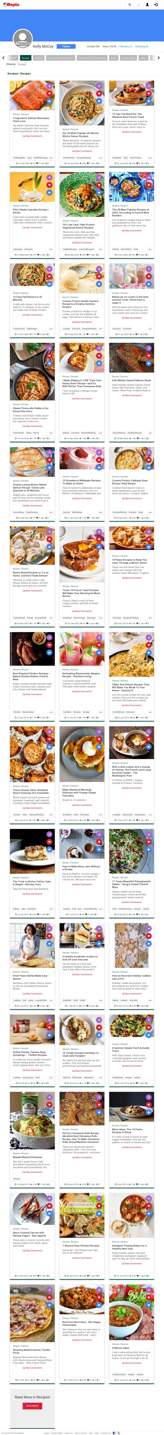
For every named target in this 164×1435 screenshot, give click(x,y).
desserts (32, 909)
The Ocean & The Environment (92, 58)
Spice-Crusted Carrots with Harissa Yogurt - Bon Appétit (29, 1234)
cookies (123, 1000)
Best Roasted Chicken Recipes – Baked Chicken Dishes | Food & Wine (31, 676)
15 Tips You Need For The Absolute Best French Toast (128, 115)
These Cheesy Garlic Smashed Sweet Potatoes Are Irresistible (31, 791)
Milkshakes (77, 512)
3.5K (34, 914)
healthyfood (118, 1077)
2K (134, 717)
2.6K (84, 1380)
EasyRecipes (32, 512)
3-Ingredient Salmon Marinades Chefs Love (31, 119)
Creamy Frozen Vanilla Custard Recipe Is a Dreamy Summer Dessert (80, 304)
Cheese (16, 814)
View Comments (33, 136)
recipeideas (140, 814)
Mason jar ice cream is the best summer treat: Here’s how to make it (130, 299)
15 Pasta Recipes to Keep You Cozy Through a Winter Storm (129, 561)
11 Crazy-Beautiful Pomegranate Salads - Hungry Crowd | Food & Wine (131, 884)
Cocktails (67, 712)
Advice (143, 58)
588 (84, 163)
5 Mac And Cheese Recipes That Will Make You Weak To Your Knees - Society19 (130, 687)
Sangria (86, 712)
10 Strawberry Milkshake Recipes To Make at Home (81, 482)
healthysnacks (119, 1374)
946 (133, 254)
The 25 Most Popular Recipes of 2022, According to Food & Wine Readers (130, 212)
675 (34, 254)
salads (146, 909)
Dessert (66, 512)
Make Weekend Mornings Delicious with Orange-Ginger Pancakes (79, 792)
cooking (66, 909)
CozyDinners (19, 328)
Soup (140, 512)
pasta (31, 1000)
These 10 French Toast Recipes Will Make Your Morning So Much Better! (81, 593)
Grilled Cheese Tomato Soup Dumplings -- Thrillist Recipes (30, 1054)
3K (34, 1083)
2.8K (84, 1275)
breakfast (67, 1000)
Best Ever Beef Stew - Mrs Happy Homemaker (81, 1323)
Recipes (16, 114)
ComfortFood (68, 158)
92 (34, 163)
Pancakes (84, 814)
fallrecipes (77, 1077)
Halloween (88, 1077)
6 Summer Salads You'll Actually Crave (130, 1049)
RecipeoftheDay (84, 158)
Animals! (39, 58)
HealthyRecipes (41, 158)
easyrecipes (27, 1077)
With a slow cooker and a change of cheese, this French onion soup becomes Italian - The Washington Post (131, 771)
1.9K (84, 438)
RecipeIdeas (28, 712)
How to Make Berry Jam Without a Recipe (81, 868)
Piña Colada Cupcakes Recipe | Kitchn (30, 211)
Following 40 (141, 46)
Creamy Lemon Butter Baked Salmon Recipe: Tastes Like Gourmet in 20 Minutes (29, 487)
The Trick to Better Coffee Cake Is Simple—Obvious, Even (32, 883)
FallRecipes (32, 328)
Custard (66, 328)
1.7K (84, 334)
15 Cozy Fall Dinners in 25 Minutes (27, 298)
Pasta (28, 433)
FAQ (91, 1433)
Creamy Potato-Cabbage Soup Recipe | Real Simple (130, 482)
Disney (30, 618)
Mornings (91, 618)
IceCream (127, 328)
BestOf (116, 249)
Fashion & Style (128, 58)
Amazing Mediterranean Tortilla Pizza (31, 1351)
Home (46, 1433)
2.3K (134, 517)
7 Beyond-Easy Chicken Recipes (80, 1245)
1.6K (84, 517)
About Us (69, 1433)
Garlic (24, 814)
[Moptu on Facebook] (114, 1432)
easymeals (127, 814)
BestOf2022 (126, 249)
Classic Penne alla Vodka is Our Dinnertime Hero (31, 410)
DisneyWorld (40, 618)
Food (29, 158)
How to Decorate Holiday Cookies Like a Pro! (131, 977)
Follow (66, 46)
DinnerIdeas (18, 433)
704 (133, 163)
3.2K (35, 1275)
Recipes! (25, 58)
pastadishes (41, 1000)
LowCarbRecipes (86, 249)
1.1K (34, 334)
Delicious (130, 712)
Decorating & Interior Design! (60, 58)
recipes (137, 909)
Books (113, 58)
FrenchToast (135, 158)
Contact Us (106, 1433)
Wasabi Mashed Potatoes (27, 1157)
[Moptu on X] (118, 1432)
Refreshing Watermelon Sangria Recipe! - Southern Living (81, 675)
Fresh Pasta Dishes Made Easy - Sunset (31, 977)
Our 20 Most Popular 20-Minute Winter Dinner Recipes (80, 135)
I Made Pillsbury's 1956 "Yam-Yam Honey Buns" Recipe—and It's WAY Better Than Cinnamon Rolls (81, 383)
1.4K (84, 717)
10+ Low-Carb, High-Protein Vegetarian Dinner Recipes (78, 226)
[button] (130, 5)
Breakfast (117, 158)
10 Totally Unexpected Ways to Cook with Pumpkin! (80, 1054)
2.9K (84, 1184)
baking (16, 909)
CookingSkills (19, 158)
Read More (32, 1405)
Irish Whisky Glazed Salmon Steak (131, 380)
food (74, 909)
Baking (66, 433)
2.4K (133, 623)
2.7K (84, 820)
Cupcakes (17, 249)
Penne (36, 433)
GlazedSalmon (119, 433)
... (50, 157)
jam (80, 909)
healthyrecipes (125, 909)
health (82, 1000)
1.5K (34, 623)
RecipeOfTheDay (131, 618)
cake (23, 909)
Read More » (32, 95)
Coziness (117, 618)
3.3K (134, 1380)
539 (84, 254)
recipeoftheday (90, 909)
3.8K (133, 914)
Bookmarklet (57, 1433)
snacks (140, 1374)
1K (133, 334)
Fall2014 (66, 1077)
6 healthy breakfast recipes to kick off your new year (80, 958)
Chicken (16, 712)
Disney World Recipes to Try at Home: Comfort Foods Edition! (31, 574)
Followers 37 (125, 46)
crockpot (116, 814)
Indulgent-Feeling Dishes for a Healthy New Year (129, 1247)
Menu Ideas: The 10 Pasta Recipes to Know (127, 1131)
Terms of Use (81, 1433)
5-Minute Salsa (120, 1347)
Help (97, 1433)
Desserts (28, 249)
